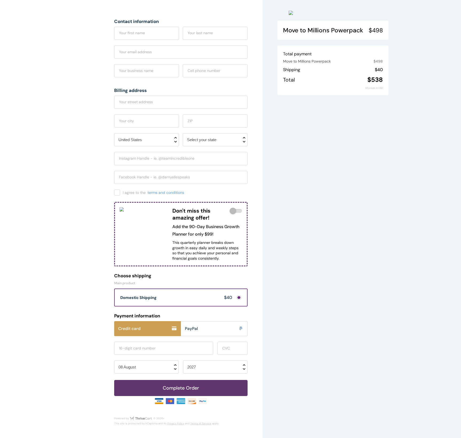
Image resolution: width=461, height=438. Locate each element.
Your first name (132, 32)
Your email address (135, 51)
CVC (226, 348)
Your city (126, 120)
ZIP (190, 120)
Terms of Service (200, 423)
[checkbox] (236, 211)
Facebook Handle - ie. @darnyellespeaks (154, 177)
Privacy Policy (175, 423)
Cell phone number (204, 70)
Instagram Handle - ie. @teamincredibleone (156, 158)
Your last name (200, 32)
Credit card (129, 328)
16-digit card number (137, 348)
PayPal (191, 328)
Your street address (136, 101)
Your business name (136, 70)
